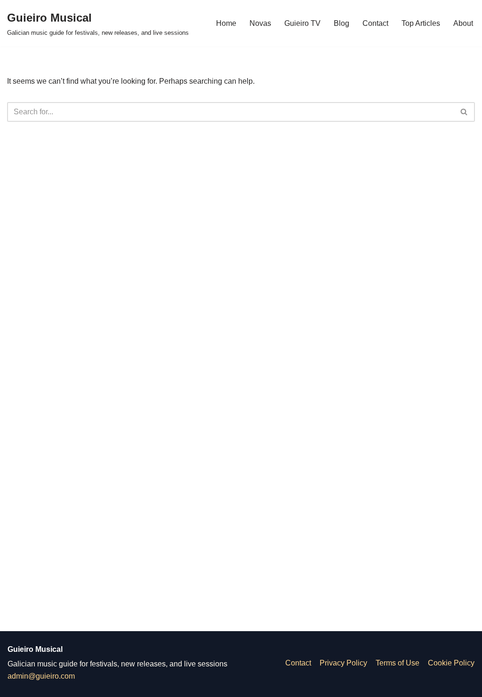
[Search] (464, 112)
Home (226, 23)
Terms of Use (397, 663)
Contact (375, 23)
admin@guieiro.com (41, 676)
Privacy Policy (343, 663)
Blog (341, 23)
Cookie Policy (451, 663)
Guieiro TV (302, 23)
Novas (260, 23)
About (463, 23)
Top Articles (421, 23)
